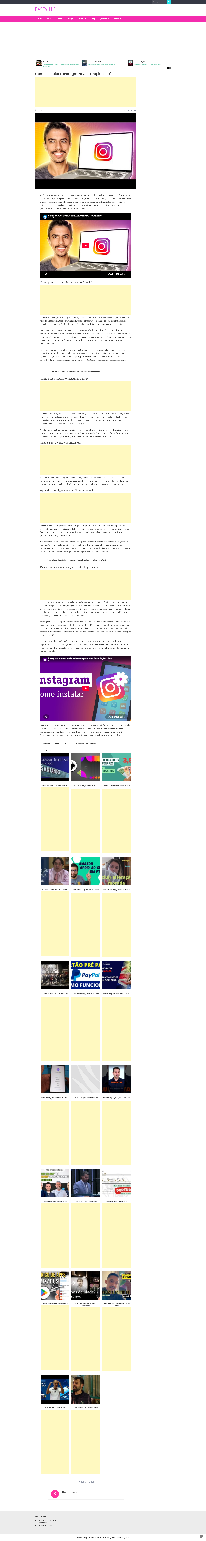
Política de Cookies (45, 1525)
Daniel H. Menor (69, 1492)
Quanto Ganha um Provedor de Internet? (101, 64)
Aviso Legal (42, 1523)
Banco (49, 18)
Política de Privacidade (47, 1520)
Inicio (40, 18)
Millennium (82, 18)
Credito (59, 18)
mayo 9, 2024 (40, 110)
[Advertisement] (103, 39)
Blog (93, 18)
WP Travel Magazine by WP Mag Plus (113, 1537)
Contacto (117, 18)
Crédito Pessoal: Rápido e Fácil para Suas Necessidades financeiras (61, 65)
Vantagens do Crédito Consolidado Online (147, 64)
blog (48, 110)
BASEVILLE (45, 9)
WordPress (92, 1537)
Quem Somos (104, 18)
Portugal (70, 18)
